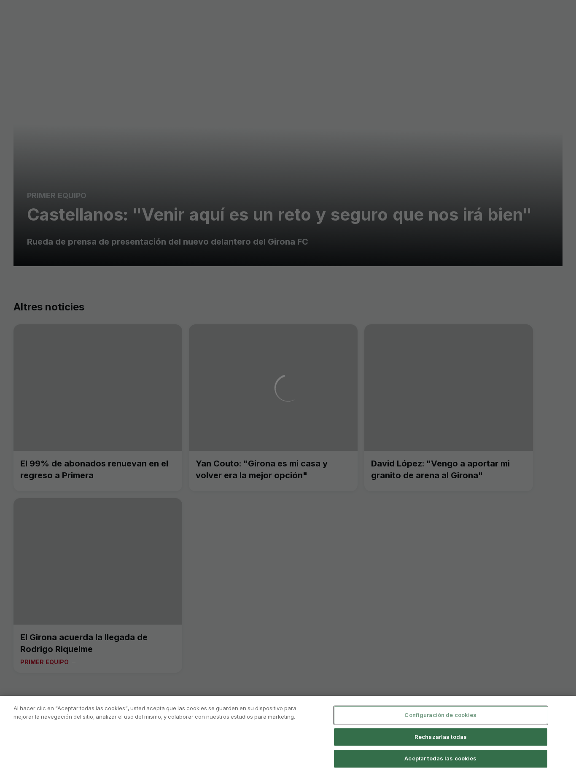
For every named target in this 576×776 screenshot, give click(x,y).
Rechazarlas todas (441, 736)
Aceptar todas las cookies (440, 758)
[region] (288, 736)
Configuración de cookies (440, 714)
